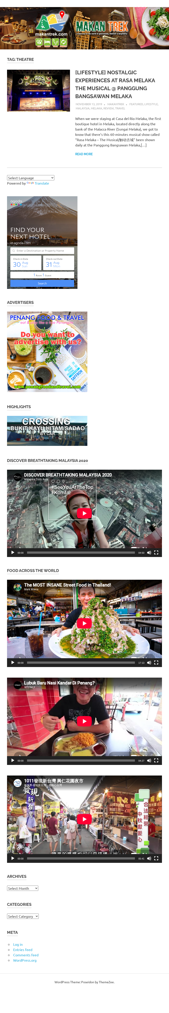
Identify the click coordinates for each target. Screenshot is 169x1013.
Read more (84, 154)
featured (136, 104)
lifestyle (151, 104)
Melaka (96, 108)
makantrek (115, 104)
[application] (84, 513)
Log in (18, 944)
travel (120, 108)
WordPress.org (25, 960)
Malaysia (83, 108)
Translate (42, 183)
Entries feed (22, 949)
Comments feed (26, 955)
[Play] (13, 552)
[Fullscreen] (156, 552)
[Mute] (149, 552)
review (108, 108)
